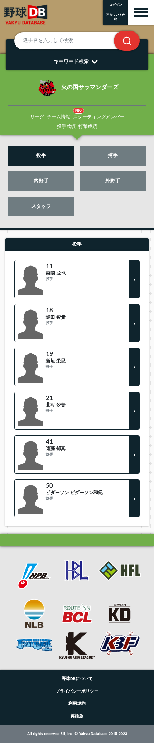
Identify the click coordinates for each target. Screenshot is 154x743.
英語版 (77, 716)
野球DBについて (77, 679)
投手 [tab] (41, 155)
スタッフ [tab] (41, 206)
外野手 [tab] (112, 181)
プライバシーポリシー (77, 691)
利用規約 (77, 704)
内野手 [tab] (41, 181)
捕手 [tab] (113, 155)
